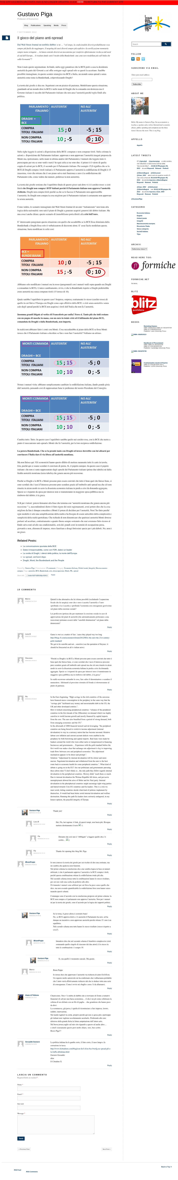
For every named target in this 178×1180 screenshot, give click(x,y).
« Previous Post (24, 1149)
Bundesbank (44, 571)
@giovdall (143, 161)
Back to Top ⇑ (166, 1167)
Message (21, 1113)
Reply (109, 627)
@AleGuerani (155, 173)
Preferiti (165, 168)
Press (63, 25)
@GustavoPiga (136, 199)
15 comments (51, 568)
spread (76, 571)
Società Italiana (142, 231)
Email (19, 1094)
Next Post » (107, 1149)
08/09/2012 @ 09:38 (35, 813)
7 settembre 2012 (27, 32)
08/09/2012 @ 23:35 (43, 961)
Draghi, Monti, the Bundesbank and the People (43, 560)
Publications (36, 25)
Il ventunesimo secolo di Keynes (155, 363)
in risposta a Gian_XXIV (155, 192)
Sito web (20, 1104)
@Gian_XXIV (141, 175)
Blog (26, 25)
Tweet (53, 575)
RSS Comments (32, 1171)
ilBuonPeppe (30, 862)
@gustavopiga (154, 161)
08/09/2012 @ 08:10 (31, 661)
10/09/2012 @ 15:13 (31, 997)
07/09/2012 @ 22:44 (31, 601)
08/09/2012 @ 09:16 (31, 864)
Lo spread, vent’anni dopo (34, 557)
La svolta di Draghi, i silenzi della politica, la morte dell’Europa (50, 553)
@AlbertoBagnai (143, 173)
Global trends (83, 568)
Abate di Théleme (32, 995)
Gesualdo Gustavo (32, 1042)
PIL (71, 571)
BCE (37, 571)
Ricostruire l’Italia (143, 226)
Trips (138, 234)
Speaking (47, 25)
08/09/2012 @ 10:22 (35, 972)
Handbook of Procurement (153, 343)
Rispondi (150, 168)
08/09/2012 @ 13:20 (39, 943)
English (139, 215)
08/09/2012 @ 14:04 (39, 824)
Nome (19, 1084)
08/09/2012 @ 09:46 (35, 916)
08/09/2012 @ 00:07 (31, 636)
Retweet (158, 168)
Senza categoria (143, 229)
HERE (80, 2)
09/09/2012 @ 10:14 (43, 839)
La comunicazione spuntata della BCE (39, 546)
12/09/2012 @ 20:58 (31, 1044)
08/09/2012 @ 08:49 (31, 699)
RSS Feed (17, 1170)
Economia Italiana (70, 568)
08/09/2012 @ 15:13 (39, 853)
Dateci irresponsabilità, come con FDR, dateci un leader (47, 550)
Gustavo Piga (34, 14)
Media (56, 25)
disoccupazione (58, 571)
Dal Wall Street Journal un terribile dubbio (36, 44)
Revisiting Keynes (150, 326)
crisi (50, 571)
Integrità (92, 568)
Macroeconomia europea (146, 223)
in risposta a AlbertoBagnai (157, 180)
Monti (67, 571)
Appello (140, 145)
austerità (32, 571)
